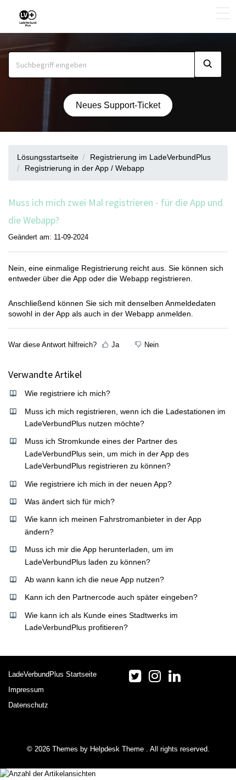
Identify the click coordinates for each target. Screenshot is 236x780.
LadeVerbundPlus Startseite (52, 674)
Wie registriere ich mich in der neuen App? (98, 484)
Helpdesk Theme (118, 749)
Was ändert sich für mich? (70, 501)
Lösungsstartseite (47, 157)
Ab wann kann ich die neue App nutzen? (94, 579)
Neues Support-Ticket (118, 105)
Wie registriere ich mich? (67, 393)
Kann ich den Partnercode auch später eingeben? (111, 597)
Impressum (26, 690)
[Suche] (208, 64)
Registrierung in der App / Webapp (84, 168)
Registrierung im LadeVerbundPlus (150, 157)
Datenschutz (28, 705)
